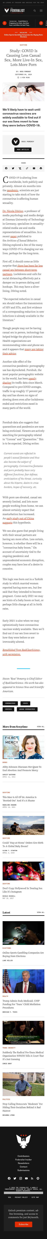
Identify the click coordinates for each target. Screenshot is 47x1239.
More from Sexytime (15, 726)
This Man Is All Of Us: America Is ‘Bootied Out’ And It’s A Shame (19, 799)
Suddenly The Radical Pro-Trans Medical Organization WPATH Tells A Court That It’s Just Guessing (23, 1056)
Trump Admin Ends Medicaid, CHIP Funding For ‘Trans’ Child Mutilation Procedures (21, 1004)
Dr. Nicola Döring (13, 211)
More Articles (23, 149)
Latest (6, 912)
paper (13, 236)
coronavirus (10, 703)
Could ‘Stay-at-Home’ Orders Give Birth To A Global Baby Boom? (23, 844)
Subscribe (23, 1224)
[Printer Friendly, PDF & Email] (40, 168)
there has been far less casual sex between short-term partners (23, 270)
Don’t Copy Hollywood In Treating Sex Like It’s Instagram (22, 890)
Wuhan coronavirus (27, 709)
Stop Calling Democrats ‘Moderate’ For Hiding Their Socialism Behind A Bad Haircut (23, 1107)
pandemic (12, 190)
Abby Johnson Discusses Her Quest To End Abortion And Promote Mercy (22, 768)
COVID (25, 703)
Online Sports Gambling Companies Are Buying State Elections (23, 954)
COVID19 (8, 709)
